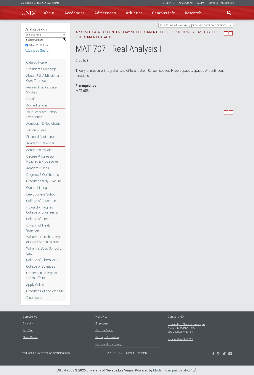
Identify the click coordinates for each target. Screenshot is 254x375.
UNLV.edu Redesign (136, 352)
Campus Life (163, 12)
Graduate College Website (45, 291)
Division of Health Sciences (39, 227)
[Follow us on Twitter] (218, 354)
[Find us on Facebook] (213, 354)
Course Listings (37, 188)
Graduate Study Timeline (44, 181)
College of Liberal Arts (42, 260)
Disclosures (34, 298)
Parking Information (107, 337)
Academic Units (37, 168)
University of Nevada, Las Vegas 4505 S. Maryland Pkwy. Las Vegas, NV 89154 (186, 328)
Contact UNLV (176, 316)
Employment (102, 323)
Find (229, 13)
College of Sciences (40, 266)
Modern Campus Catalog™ (172, 370)
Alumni (201, 3)
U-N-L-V (28, 13)
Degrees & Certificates (42, 175)
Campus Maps (104, 330)
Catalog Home (36, 62)
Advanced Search (37, 50)
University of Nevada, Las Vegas (40, 3)
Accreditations (36, 105)
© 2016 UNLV (114, 352)
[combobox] (195, 25)
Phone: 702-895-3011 (180, 339)
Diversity (28, 323)
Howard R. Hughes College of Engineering (42, 209)
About (49, 12)
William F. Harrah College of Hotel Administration (44, 239)
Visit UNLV (101, 316)
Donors (213, 3)
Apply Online (35, 285)
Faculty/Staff (186, 3)
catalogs (68, 370)
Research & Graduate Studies (41, 89)
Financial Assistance (41, 137)
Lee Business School (41, 194)
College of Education (41, 201)
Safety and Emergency (108, 344)
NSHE (30, 99)
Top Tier (28, 330)
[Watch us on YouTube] (230, 354)
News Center (30, 337)
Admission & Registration (44, 123)
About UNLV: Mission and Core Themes (44, 78)
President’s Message (41, 69)
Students (168, 3)
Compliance (30, 316)
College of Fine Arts (40, 219)
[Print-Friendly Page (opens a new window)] (226, 33)
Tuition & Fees (36, 130)
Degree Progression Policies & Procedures (42, 158)
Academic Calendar (40, 143)
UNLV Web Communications (53, 352)
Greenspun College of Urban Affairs (41, 275)
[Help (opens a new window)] (231, 33)
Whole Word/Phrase (38, 45)
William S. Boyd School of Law (44, 250)
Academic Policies (39, 150)
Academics (74, 12)
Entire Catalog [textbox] (33, 34)
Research (193, 12)
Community (227, 3)
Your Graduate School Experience (41, 114)
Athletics (134, 12)
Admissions (105, 12)
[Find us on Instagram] (224, 354)
